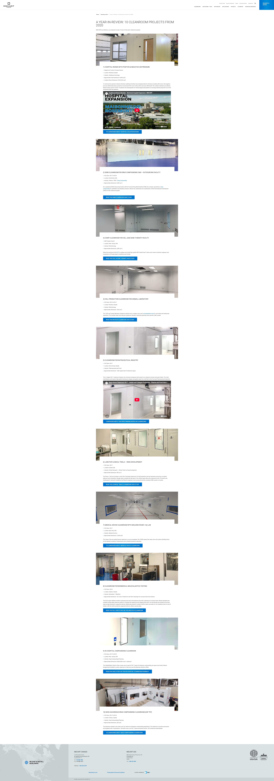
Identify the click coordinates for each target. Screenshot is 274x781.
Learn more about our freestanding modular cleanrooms (126, 421)
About (236, 3)
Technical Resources (250, 6)
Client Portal (222, 3)
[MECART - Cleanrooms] (9, 5)
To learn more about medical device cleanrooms (123, 545)
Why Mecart (217, 6)
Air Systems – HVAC (207, 6)
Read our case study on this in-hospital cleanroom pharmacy (127, 671)
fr (255, 3)
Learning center (104, 14)
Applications (225, 6)
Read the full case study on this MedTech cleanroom (124, 610)
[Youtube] (78, 772)
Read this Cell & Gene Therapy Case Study (120, 258)
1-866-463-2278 (82, 765)
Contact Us (250, 3)
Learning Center (243, 3)
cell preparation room (148, 313)
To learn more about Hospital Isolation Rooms (122, 132)
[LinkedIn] (75, 772)
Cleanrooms (197, 6)
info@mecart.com (93, 772)
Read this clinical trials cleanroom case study (122, 484)
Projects (233, 6)
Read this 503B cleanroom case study (119, 197)
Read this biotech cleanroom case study (120, 319)
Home (97, 14)
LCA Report (240, 6)
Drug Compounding (122, 180)
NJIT (117, 252)
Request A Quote (266, 4)
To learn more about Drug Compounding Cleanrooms (124, 732)
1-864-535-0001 (132, 761)
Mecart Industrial (230, 3)
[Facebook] (76, 772)
